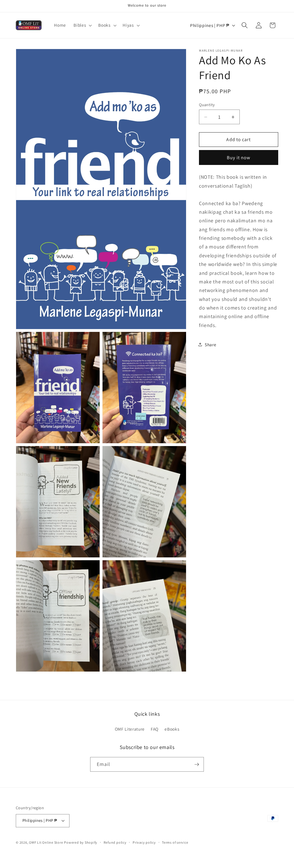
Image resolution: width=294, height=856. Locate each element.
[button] (82, 25)
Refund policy (115, 842)
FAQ (154, 729)
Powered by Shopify (80, 842)
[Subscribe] (197, 764)
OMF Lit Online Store (46, 842)
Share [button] (210, 344)
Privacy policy (144, 842)
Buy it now (239, 157)
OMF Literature (130, 729)
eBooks (172, 729)
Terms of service (175, 842)
